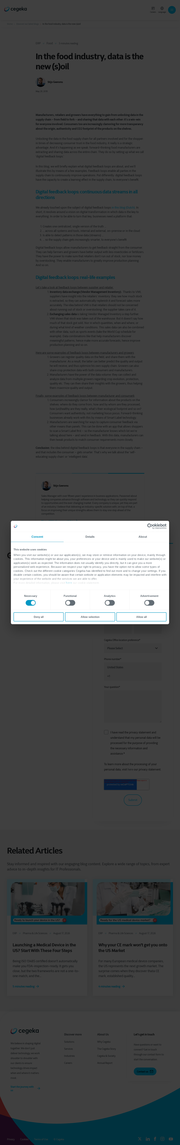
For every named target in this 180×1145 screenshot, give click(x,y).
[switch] (70, 603)
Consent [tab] (37, 536)
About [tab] (143, 536)
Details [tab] (90, 536)
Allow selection (90, 616)
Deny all (39, 616)
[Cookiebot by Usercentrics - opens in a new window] (151, 526)
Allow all (141, 616)
